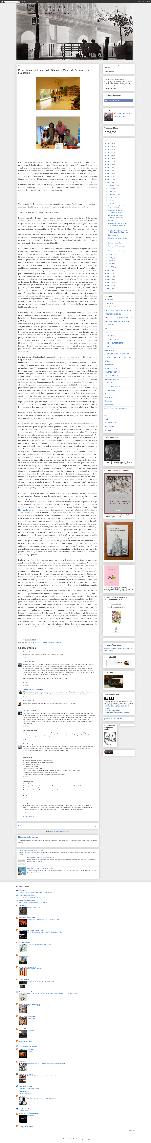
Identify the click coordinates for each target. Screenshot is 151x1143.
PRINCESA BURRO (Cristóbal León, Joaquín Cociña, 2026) (43, 919)
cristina (106, 419)
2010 (109, 276)
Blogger (88, 1139)
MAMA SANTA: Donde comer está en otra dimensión (41, 1076)
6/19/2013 (26, 798)
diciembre (112, 185)
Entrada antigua (91, 826)
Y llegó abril (30, 1030)
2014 (109, 179)
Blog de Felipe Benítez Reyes (27, 967)
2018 (109, 167)
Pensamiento (30, 1115)
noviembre (113, 188)
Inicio (60, 826)
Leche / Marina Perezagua (117, 251)
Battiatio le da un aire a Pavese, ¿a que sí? (116, 216)
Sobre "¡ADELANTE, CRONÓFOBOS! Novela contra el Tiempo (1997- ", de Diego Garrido (52, 993)
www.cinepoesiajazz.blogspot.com (116, 712)
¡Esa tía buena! (31, 1018)
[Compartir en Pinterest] (35, 640)
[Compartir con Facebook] (33, 640)
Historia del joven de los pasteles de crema (40, 868)
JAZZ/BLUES (109, 350)
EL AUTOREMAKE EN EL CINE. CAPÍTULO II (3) (42, 981)
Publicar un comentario (28, 816)
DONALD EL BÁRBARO (34, 969)
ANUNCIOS (108, 303)
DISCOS (107, 328)
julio (110, 200)
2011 (109, 273)
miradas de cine (24, 1091)
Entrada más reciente (25, 826)
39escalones (22, 890)
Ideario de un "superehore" (27, 1016)
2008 (109, 282)
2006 (109, 288)
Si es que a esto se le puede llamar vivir (31, 930)
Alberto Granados (24, 1109)
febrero (111, 263)
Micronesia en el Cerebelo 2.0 (28, 1046)
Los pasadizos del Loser (26, 1049)
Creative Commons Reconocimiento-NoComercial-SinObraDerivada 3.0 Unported (117, 706)
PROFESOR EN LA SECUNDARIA (30, 1114)
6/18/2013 (26, 657)
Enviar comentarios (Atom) (62, 831)
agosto (111, 197)
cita (105, 415)
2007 (109, 285)
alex (24, 803)
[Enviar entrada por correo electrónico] (22, 639)
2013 (109, 182)
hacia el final (22, 1128)
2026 (109, 143)
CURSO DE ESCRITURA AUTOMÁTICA (118, 318)
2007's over (108, 299)
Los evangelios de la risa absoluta (29, 1004)
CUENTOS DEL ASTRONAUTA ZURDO (118, 310)
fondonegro (22, 905)
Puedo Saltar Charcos (25, 1086)
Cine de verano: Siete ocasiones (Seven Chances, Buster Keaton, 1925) (37, 892)
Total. (28, 956)
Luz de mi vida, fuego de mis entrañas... (116, 207)
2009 (109, 279)
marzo (111, 260)
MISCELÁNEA (109, 365)
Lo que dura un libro (115, 243)
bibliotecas (108, 401)
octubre (111, 191)
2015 (109, 176)
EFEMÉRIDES (109, 336)
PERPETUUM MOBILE (112, 386)
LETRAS (107, 361)
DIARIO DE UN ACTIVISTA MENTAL (36, 643)
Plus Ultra (22, 1096)
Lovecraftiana (113, 235)
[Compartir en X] (31, 640)
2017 (109, 170)
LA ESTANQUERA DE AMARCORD (116, 354)
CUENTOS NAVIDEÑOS (112, 314)
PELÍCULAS (108, 383)
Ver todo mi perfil (120, 116)
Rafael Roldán (27, 701)
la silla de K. (22, 1062)
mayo (111, 254)
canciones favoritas (111, 412)
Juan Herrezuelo (28, 710)
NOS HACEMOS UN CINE (27, 918)
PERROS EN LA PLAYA (26, 1126)
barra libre (108, 397)
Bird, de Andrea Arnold (25, 1093)
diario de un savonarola (26, 1074)
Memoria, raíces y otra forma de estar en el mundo (32, 897)
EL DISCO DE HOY (111, 339)
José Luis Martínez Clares (31, 689)
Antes (20, 1043)
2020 (109, 161)
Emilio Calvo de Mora (125, 113)
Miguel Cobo (27, 661)
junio (110, 203)
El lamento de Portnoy (26, 1041)
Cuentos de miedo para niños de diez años (30, 850)
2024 (109, 149)
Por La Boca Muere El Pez (27, 900)
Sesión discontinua (24, 942)
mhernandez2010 (110, 423)
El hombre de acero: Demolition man (115, 211)
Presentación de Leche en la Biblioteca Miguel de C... (117, 225)
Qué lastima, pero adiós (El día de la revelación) (39, 944)
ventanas (107, 430)
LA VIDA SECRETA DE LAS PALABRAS (118, 357)
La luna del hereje (24, 1029)
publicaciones (109, 426)
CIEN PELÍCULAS (110, 307)
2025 (109, 146)
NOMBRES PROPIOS (54, 643)
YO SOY (29, 1051)
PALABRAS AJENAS (111, 379)
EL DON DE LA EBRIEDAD (113, 343)
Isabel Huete (27, 744)
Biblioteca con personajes (33, 907)
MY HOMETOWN (110, 368)
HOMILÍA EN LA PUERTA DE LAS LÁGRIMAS (41, 1098)
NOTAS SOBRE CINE (111, 376)
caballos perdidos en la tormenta (115, 408)
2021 (109, 158)
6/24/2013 (26, 812)
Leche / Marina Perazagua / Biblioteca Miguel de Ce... (118, 231)
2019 (109, 164)
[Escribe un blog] (29, 640)
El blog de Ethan (24, 979)
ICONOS (107, 347)
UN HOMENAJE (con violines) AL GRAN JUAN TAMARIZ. (44, 932)
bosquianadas (109, 404)
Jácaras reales (23, 955)
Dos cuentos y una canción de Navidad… (29, 1088)
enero (111, 267)
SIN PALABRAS (109, 390)
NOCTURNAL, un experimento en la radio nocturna (33, 902)
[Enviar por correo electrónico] (26, 640)
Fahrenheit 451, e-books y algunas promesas (40, 858)
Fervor (110, 220)
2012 (109, 270)
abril (110, 258)
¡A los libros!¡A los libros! (27, 895)
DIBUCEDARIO (109, 325)
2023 (109, 152)
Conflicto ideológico (24, 1110)
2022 (109, 155)
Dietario (107, 332)
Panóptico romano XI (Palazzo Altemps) (38, 1006)
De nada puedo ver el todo (27, 992)
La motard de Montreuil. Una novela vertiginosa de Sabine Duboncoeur (46, 1063)
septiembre (113, 194)
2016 (109, 173)
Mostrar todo (132, 1130)
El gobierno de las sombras (28, 837)
